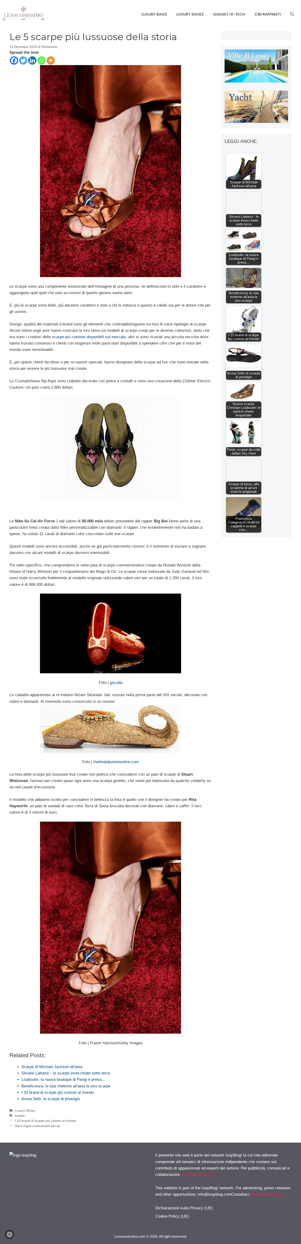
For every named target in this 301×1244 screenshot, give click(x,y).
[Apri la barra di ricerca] (292, 14)
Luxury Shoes (190, 14)
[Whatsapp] (41, 60)
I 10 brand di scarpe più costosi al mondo (45, 1121)
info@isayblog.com (198, 1174)
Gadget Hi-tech (229, 14)
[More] (51, 60)
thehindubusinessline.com (116, 762)
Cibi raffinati (267, 14)
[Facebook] (14, 60)
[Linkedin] (32, 60)
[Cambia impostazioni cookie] (9, 1234)
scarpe (20, 1115)
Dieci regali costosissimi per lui (37, 1126)
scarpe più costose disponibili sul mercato (89, 337)
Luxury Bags (154, 14)
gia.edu (116, 682)
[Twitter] (23, 60)
